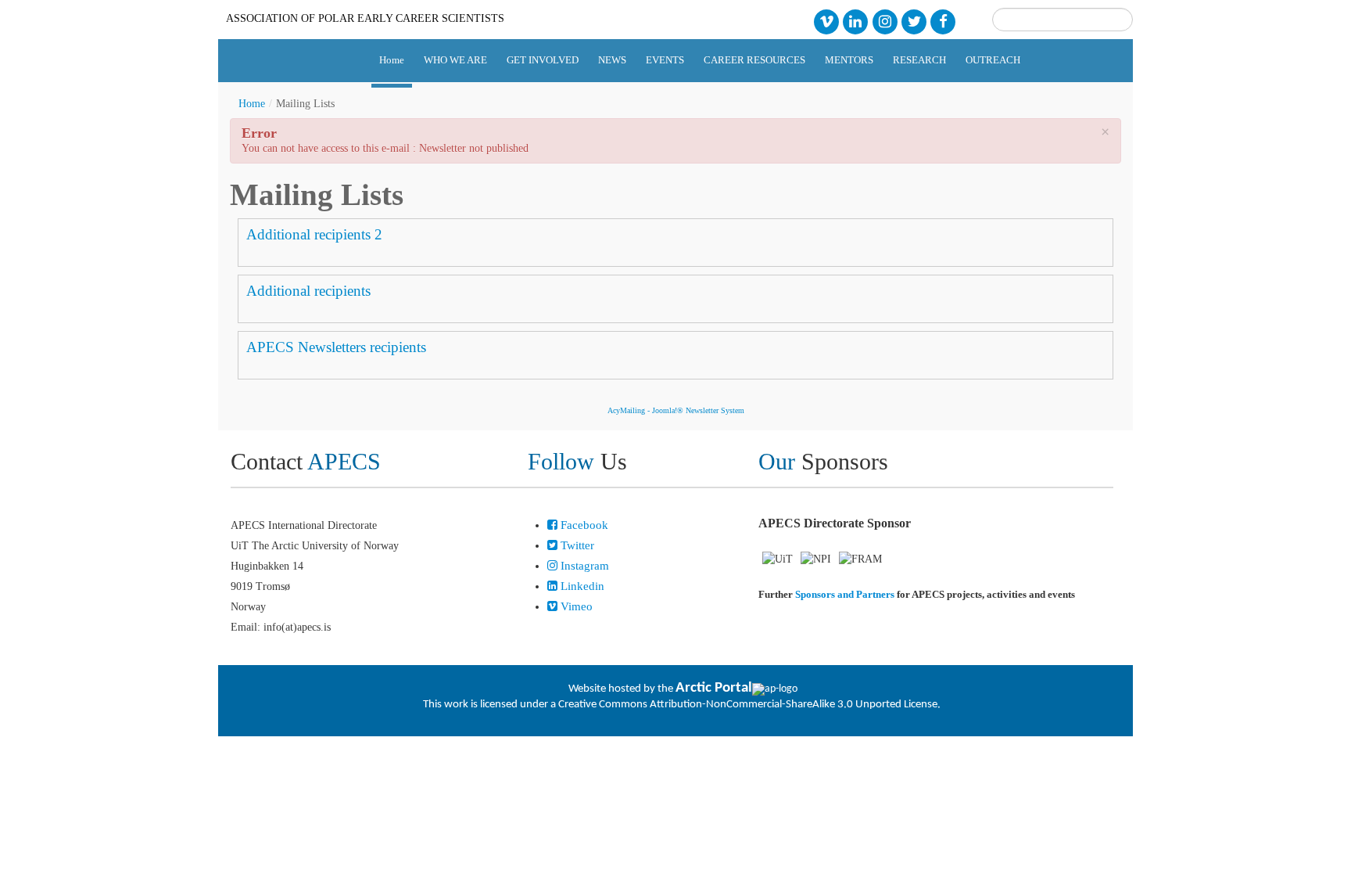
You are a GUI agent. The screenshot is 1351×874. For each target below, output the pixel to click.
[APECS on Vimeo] (826, 21)
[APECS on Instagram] (884, 21)
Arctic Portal (714, 688)
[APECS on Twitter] (913, 21)
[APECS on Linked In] (855, 21)
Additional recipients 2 (314, 234)
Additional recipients (308, 290)
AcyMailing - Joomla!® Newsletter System (675, 410)
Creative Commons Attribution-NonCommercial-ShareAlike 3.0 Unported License (747, 704)
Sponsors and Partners (844, 594)
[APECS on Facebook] (943, 21)
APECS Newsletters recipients (336, 347)
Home (251, 104)
